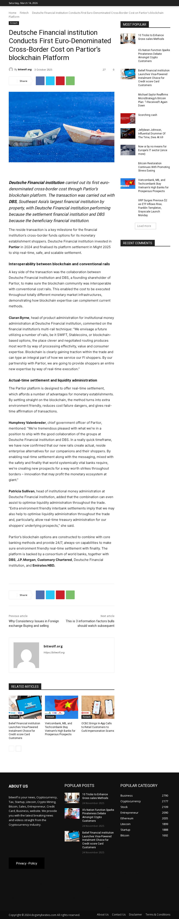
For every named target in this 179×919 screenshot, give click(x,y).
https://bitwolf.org (54, 652)
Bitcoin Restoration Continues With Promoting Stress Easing (154, 167)
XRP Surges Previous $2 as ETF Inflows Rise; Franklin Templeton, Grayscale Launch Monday (152, 208)
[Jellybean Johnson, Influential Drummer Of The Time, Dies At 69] (127, 133)
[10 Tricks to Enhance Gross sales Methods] (127, 39)
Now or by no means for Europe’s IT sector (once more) (152, 150)
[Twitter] (155, 3)
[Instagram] (149, 3)
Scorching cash (147, 115)
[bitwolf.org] (11, 69)
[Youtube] (167, 3)
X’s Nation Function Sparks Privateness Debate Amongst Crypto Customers (154, 56)
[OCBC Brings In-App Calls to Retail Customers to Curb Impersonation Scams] (97, 707)
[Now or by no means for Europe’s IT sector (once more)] (127, 150)
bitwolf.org (25, 69)
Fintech (24, 13)
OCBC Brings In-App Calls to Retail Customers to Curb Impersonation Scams (97, 727)
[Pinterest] (60, 80)
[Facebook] (143, 3)
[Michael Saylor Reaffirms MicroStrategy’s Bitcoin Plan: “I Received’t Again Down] (127, 98)
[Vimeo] (161, 3)
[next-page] (18, 748)
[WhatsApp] (70, 80)
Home (12, 13)
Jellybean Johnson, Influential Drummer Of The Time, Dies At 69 (151, 133)
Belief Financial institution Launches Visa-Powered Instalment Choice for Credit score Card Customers (24, 731)
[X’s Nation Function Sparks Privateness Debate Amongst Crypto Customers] (127, 53)
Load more (144, 226)
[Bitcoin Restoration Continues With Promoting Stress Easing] (127, 167)
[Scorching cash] (127, 118)
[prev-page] (11, 748)
